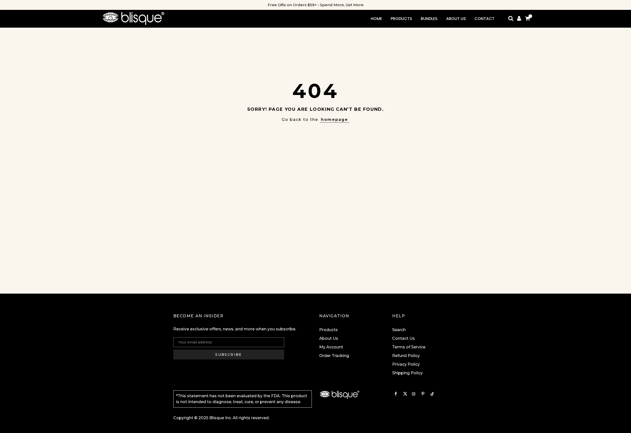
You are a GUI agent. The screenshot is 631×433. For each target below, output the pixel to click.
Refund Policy (406, 355)
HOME (376, 18)
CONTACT (484, 18)
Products (328, 329)
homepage (334, 119)
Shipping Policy (407, 373)
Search (399, 329)
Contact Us (403, 338)
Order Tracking (334, 355)
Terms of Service (408, 347)
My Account (331, 347)
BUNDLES (429, 18)
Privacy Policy (406, 364)
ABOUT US (456, 18)
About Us (328, 338)
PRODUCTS (401, 18)
